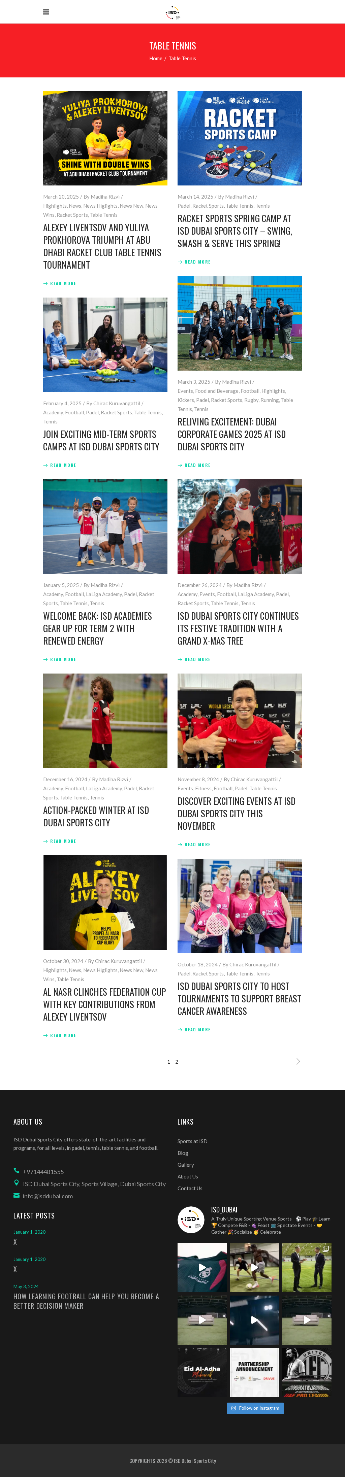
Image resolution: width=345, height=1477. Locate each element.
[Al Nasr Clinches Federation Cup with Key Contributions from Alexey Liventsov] (105, 902)
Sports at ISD (193, 1141)
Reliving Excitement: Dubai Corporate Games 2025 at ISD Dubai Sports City (232, 434)
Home (155, 58)
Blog (183, 1153)
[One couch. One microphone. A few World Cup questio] (202, 1320)
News (75, 206)
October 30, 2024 (63, 961)
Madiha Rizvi (105, 197)
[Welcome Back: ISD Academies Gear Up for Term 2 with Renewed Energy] (105, 526)
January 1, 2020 (29, 1232)
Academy (53, 412)
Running (269, 400)
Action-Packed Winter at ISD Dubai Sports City (96, 816)
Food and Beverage (217, 391)
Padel (184, 206)
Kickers (186, 400)
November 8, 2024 (198, 779)
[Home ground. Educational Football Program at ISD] (202, 1267)
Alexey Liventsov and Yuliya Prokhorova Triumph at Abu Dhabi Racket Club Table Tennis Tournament (102, 245)
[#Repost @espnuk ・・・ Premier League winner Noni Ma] (254, 1267)
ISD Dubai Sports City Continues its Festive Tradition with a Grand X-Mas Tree (238, 628)
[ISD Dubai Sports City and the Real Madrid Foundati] (254, 1372)
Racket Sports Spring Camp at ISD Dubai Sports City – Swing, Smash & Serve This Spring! (235, 230)
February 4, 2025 (62, 403)
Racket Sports (72, 215)
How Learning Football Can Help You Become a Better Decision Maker (86, 1301)
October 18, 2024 (198, 964)
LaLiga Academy (104, 594)
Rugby (251, 400)
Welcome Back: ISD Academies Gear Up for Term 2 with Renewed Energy (97, 628)
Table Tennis (104, 215)
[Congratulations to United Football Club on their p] (307, 1372)
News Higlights (100, 206)
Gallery (186, 1165)
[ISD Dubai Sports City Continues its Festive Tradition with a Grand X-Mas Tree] (240, 526)
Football (250, 391)
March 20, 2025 (61, 197)
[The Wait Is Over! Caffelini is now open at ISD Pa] (254, 1320)
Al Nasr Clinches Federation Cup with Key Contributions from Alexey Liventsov (104, 1004)
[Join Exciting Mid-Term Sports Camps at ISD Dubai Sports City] (105, 345)
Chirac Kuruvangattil (116, 403)
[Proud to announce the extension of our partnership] (307, 1267)
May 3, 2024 (26, 1286)
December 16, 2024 (65, 779)
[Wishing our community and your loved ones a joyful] (202, 1372)
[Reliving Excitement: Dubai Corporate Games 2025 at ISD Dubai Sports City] (240, 323)
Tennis (262, 206)
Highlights (55, 206)
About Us (188, 1176)
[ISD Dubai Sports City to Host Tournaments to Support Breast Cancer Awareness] (240, 906)
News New (131, 206)
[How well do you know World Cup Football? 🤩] (307, 1320)
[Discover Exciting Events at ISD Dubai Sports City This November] (240, 721)
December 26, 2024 (200, 585)
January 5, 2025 (61, 585)
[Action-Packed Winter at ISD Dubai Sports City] (105, 721)
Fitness (203, 788)
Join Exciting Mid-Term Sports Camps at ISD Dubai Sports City (101, 440)
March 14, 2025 (195, 197)
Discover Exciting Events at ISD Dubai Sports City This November (236, 813)
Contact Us (190, 1188)
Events (185, 391)
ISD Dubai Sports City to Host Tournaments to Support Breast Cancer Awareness (239, 998)
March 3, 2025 (194, 382)
